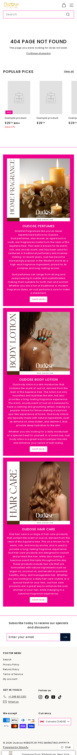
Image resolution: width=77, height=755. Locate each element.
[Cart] (64, 5)
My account (10, 679)
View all (69, 71)
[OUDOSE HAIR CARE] (38, 493)
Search (7, 659)
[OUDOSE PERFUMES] (38, 189)
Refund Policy (11, 669)
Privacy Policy (11, 664)
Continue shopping (38, 53)
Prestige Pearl (50, 746)
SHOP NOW (38, 299)
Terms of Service (13, 674)
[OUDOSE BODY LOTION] (38, 343)
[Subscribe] (65, 637)
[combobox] (38, 14)
